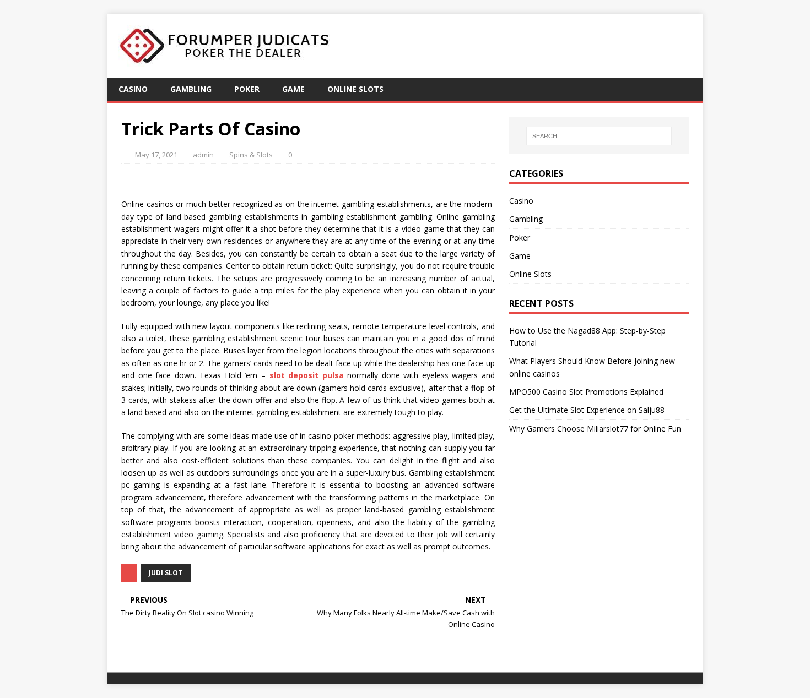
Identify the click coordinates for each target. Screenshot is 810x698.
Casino (133, 89)
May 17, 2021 (156, 155)
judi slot (165, 572)
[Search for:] (599, 136)
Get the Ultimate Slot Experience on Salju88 (587, 410)
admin (203, 155)
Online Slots (355, 89)
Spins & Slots (251, 155)
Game (293, 89)
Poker (247, 89)
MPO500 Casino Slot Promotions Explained (586, 391)
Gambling (191, 89)
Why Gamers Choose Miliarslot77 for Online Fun (595, 428)
